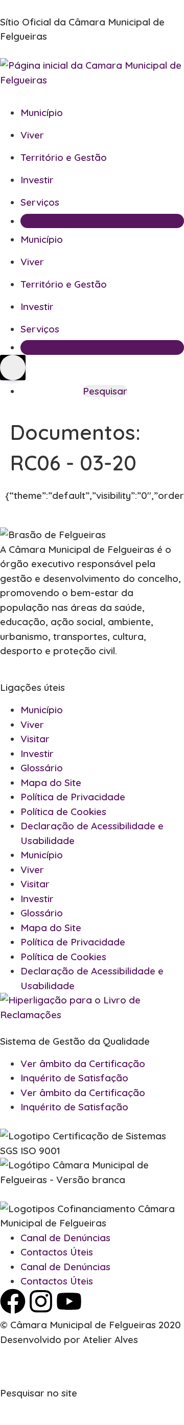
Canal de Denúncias (65, 1238)
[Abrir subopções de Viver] (173, 135)
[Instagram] (41, 1301)
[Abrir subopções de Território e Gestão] (173, 158)
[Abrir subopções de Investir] (173, 180)
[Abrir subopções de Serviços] (173, 202)
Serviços (39, 202)
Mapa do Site (50, 782)
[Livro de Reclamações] (92, 1015)
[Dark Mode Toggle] (13, 367)
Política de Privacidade (72, 797)
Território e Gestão (63, 157)
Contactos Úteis (56, 1252)
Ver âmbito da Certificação (82, 1063)
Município (41, 112)
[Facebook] (13, 1301)
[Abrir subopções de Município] (173, 113)
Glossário (41, 768)
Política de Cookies (63, 811)
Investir (37, 180)
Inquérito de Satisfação (74, 1078)
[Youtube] (69, 1301)
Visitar (47, 221)
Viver (32, 135)
